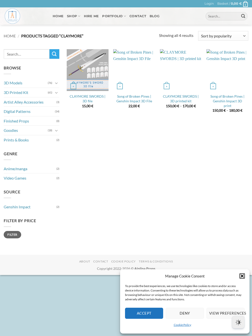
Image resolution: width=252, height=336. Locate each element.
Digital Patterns (17, 111)
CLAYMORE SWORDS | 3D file (87, 98)
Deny (185, 313)
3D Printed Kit (16, 92)
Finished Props (16, 121)
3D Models (13, 83)
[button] (242, 276)
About (84, 261)
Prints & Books (16, 139)
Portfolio (112, 16)
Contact (137, 16)
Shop (72, 16)
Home (58, 16)
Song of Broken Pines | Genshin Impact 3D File (134, 98)
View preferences (227, 313)
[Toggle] (56, 83)
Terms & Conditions (156, 261)
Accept (144, 313)
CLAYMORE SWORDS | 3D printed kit (181, 98)
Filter (12, 234)
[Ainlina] (24, 16)
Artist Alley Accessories (24, 102)
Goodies (11, 130)
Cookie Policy (182, 325)
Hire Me (91, 16)
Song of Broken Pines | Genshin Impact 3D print (227, 100)
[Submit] (243, 16)
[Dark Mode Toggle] (238, 322)
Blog (154, 16)
